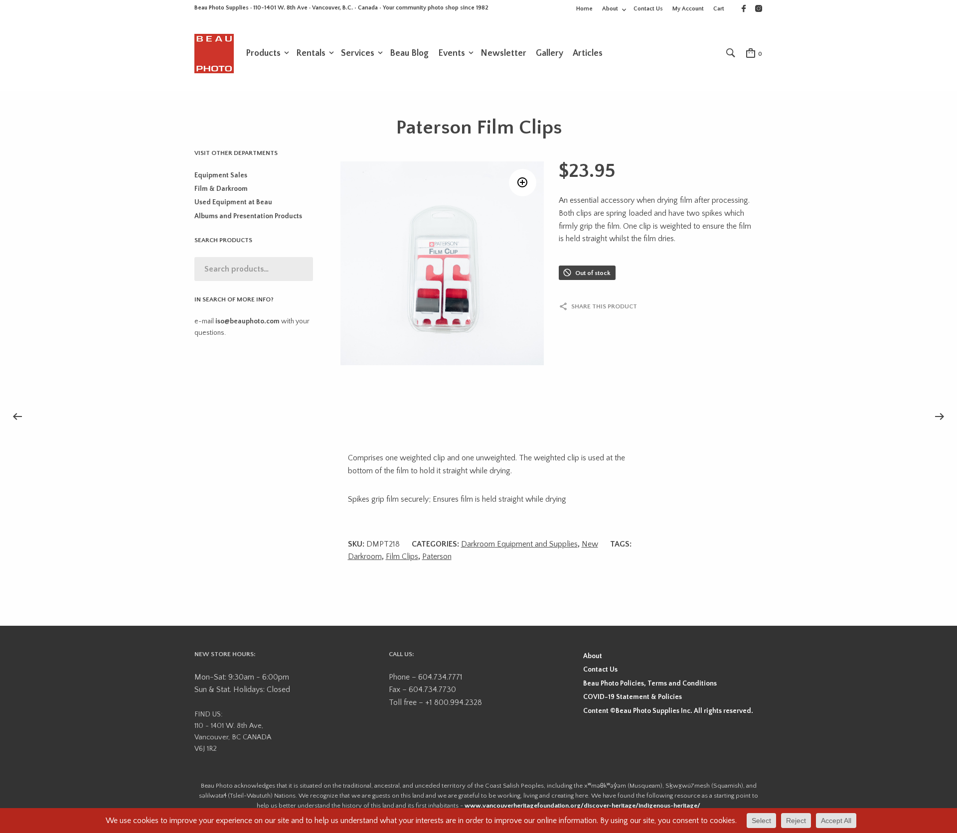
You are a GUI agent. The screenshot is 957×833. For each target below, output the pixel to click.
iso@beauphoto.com (247, 321)
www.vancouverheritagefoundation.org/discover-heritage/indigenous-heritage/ (582, 805)
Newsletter (503, 53)
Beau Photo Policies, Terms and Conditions (650, 684)
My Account (688, 8)
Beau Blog (409, 53)
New (590, 544)
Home (584, 8)
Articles (588, 53)
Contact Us (648, 8)
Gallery (549, 53)
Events (451, 53)
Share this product (604, 306)
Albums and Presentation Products (248, 216)
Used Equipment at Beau (233, 202)
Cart (718, 8)
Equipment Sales (220, 175)
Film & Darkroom (221, 189)
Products (263, 53)
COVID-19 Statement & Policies (632, 697)
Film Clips (402, 556)
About (610, 8)
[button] (522, 182)
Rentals (310, 53)
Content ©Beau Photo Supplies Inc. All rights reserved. (668, 711)
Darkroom (365, 556)
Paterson (437, 556)
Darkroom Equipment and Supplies (519, 544)
